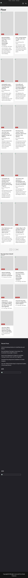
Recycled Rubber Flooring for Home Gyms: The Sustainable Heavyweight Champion (12, 352)
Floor (3, 34)
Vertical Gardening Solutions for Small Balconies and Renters (7, 274)
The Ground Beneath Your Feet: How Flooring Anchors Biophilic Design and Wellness (6, 133)
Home (10, 0)
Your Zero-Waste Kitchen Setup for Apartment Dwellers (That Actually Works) (13, 364)
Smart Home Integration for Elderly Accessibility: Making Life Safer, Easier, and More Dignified (7, 303)
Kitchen (3, 324)
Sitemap (17, 0)
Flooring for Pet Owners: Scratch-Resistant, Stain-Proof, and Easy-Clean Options (21, 133)
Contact (13, 0)
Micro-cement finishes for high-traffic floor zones (21, 39)
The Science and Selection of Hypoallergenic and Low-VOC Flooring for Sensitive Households (21, 181)
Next (17, 249)
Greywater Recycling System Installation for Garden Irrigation (21, 302)
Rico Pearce (10, 46)
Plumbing (17, 297)
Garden (3, 269)
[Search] (26, 3)
